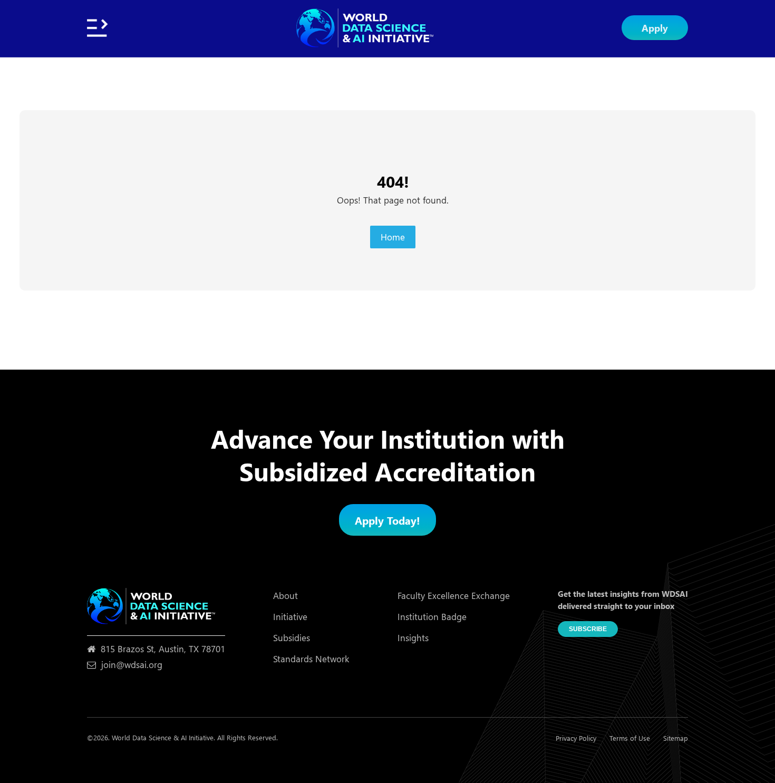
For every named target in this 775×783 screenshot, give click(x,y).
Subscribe (588, 629)
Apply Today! (387, 520)
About (285, 595)
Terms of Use (629, 737)
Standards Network (311, 659)
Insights (413, 638)
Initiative (290, 617)
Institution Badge (432, 617)
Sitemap (675, 737)
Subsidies (291, 638)
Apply (655, 27)
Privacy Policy (576, 737)
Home (393, 237)
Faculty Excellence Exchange (454, 595)
